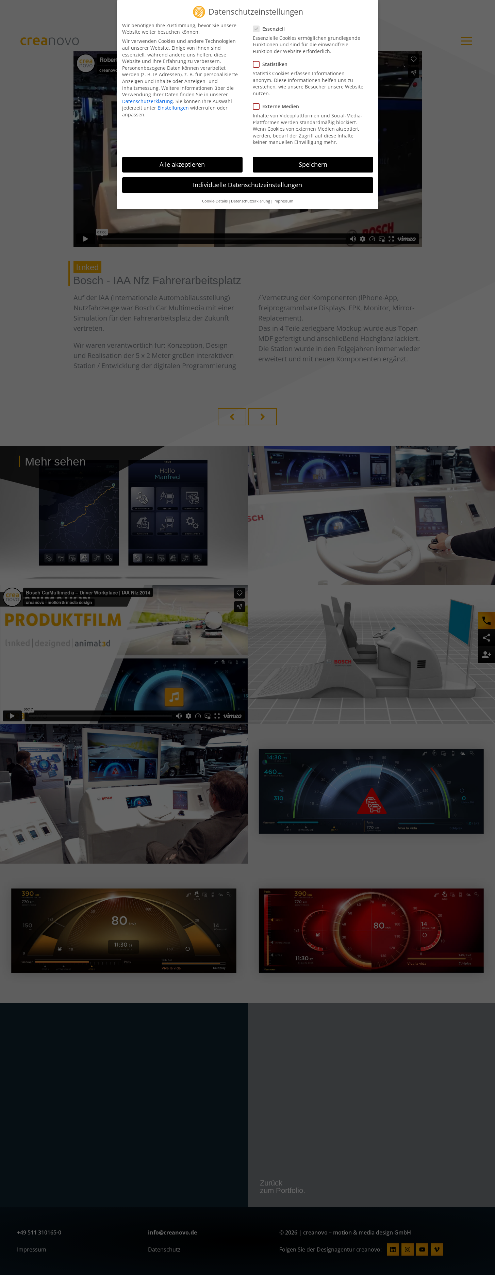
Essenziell (273, 29)
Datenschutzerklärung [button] (250, 201)
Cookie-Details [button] (215, 201)
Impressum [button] (283, 201)
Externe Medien (280, 106)
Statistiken (274, 64)
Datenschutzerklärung (147, 101)
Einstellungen (173, 107)
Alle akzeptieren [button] (182, 164)
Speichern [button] (313, 164)
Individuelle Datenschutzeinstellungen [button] (247, 185)
